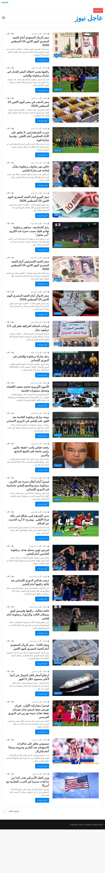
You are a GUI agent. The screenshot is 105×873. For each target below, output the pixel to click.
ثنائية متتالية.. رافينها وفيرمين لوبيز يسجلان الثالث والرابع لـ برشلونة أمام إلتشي (28, 614)
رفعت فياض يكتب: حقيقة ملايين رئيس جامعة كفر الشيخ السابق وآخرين (31, 451)
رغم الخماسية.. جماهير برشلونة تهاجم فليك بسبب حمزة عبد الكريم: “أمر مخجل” (29, 231)
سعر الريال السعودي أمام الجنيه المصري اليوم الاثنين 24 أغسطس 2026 (30, 41)
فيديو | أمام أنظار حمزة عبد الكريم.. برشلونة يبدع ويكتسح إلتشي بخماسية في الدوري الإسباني (28, 485)
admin (45, 34)
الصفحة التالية (14, 811)
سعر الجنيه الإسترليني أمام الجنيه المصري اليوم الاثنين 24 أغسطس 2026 (30, 265)
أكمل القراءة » (42, 60)
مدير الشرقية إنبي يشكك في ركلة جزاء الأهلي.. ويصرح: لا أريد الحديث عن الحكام (29, 519)
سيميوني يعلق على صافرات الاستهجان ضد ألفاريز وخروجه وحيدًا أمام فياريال (28, 747)
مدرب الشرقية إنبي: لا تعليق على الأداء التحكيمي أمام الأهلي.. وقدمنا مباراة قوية (29, 136)
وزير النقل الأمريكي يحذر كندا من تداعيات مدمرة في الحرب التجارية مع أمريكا (27, 781)
